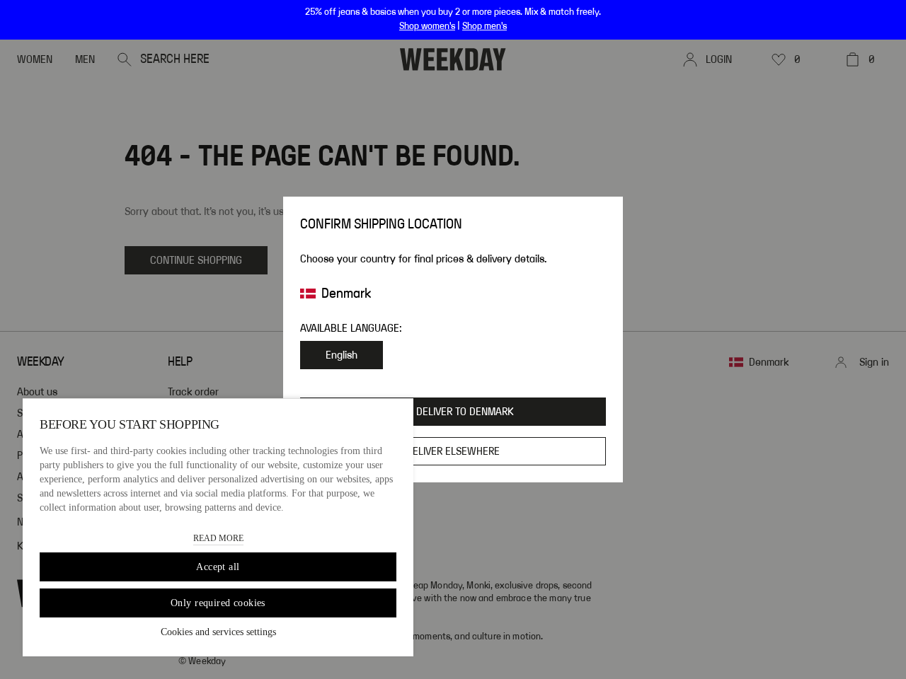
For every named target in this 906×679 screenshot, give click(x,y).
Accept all (217, 567)
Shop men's (484, 26)
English (341, 355)
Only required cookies (218, 603)
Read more (218, 538)
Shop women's (427, 26)
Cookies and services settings (218, 632)
